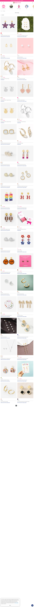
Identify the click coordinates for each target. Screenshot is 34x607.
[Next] (19, 405)
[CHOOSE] (15, 31)
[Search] (3, 3)
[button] (32, 15)
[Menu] (1, 3)
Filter (3, 15)
